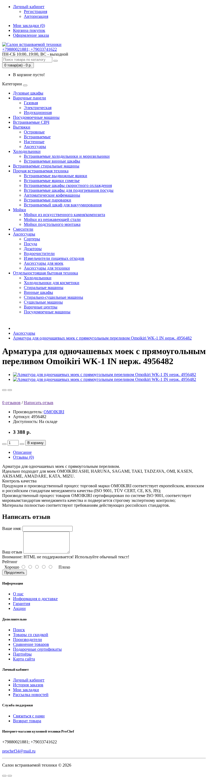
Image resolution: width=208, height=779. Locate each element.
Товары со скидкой (30, 634)
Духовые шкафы (28, 93)
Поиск (19, 629)
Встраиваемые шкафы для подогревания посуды (68, 190)
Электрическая (37, 107)
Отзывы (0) (23, 457)
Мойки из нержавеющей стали (52, 219)
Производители (27, 639)
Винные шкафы (38, 292)
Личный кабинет (28, 680)
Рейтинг (10, 561)
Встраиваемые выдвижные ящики (55, 175)
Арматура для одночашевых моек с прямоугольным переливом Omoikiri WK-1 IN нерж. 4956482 (102, 338)
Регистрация (35, 11)
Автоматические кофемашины (52, 195)
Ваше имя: (11, 528)
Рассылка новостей (30, 694)
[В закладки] (4, 390)
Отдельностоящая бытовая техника (45, 273)
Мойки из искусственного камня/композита (64, 214)
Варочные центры (40, 307)
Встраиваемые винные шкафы (52, 161)
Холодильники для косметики (51, 282)
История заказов (28, 685)
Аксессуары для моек (43, 263)
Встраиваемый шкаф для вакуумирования (63, 205)
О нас (18, 594)
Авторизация (36, 16)
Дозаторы (33, 248)
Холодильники (27, 151)
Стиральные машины (43, 287)
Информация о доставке (35, 598)
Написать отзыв (38, 402)
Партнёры (22, 654)
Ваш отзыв (12, 552)
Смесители (23, 229)
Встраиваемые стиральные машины (46, 166)
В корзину (35, 443)
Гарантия (21, 603)
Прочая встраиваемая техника (41, 171)
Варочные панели (29, 98)
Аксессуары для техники (47, 268)
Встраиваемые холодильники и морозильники (67, 156)
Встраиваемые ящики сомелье (52, 180)
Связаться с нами (29, 716)
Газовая (31, 102)
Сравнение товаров (31, 644)
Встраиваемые (37, 137)
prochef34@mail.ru (18, 751)
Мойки (19, 209)
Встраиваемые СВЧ (31, 122)
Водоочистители (39, 253)
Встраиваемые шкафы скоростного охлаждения (68, 185)
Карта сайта (24, 659)
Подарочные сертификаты (37, 649)
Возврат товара (27, 720)
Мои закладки (26, 689)
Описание (22, 452)
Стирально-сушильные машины (53, 297)
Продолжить (14, 572)
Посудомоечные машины (36, 117)
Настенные (34, 141)
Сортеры (32, 239)
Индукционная (38, 112)
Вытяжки (21, 127)
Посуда (30, 243)
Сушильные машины (43, 302)
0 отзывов (11, 402)
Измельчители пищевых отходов (54, 258)
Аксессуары (35, 146)
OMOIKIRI (54, 411)
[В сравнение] (10, 390)
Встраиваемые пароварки (47, 200)
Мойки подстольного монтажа (52, 224)
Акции (19, 608)
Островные (34, 132)
